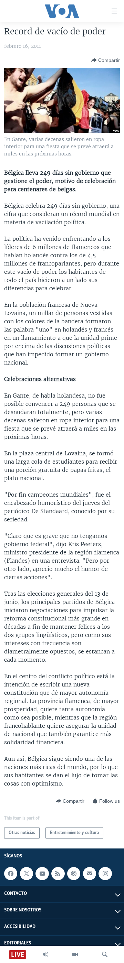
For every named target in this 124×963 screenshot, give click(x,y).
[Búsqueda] (104, 954)
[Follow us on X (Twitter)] (26, 873)
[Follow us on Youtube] (42, 873)
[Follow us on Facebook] (10, 873)
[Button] (105, 60)
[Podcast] (73, 873)
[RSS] (57, 873)
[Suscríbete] (89, 873)
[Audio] (45, 954)
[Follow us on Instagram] (105, 873)
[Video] (75, 954)
